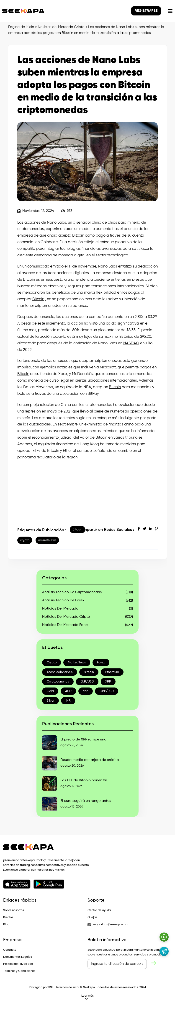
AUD (68, 691)
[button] (87, 997)
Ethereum (112, 672)
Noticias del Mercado (60, 608)
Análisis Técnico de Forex (63, 600)
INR (68, 700)
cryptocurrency (58, 681)
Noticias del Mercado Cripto (61, 27)
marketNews (47, 540)
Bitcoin (78, 236)
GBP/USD (107, 691)
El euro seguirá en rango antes (85, 801)
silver (50, 700)
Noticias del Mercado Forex (65, 625)
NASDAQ (131, 343)
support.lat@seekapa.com (110, 924)
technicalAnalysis (59, 672)
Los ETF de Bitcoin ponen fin (83, 780)
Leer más (87, 995)
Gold (50, 691)
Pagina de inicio (21, 27)
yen (85, 691)
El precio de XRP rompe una (83, 739)
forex (101, 662)
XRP (108, 681)
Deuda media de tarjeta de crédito (89, 760)
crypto (24, 540)
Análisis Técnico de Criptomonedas (72, 592)
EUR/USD (87, 681)
